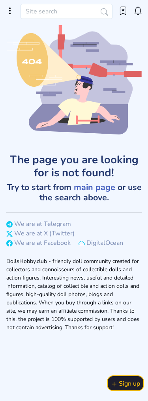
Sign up (128, 383)
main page (94, 187)
